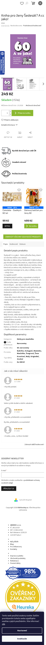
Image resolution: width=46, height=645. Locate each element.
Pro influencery (16, 546)
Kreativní (21, 356)
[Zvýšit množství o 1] (10, 111)
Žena (37, 353)
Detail (7, 226)
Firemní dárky (15, 563)
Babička (20, 351)
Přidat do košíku (24, 113)
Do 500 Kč (21, 362)
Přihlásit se (8, 488)
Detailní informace (8, 125)
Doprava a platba (16, 556)
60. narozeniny (23, 348)
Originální (35, 356)
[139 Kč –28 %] (12, 196)
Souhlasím (22, 638)
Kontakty (13, 549)
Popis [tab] (5, 244)
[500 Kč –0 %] (33, 196)
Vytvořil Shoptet (25, 500)
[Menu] (40, 3)
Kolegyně (29, 351)
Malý (28, 356)
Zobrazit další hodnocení (34, 444)
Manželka (21, 353)
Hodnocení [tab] (14, 244)
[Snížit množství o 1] (10, 114)
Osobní (20, 359)
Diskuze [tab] (23, 244)
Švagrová (30, 353)
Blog (12, 544)
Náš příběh (14, 541)
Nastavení (22, 630)
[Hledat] (26, 3)
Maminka (37, 351)
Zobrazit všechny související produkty (23, 237)
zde (3, 624)
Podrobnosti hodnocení (32, 26)
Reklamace (14, 561)
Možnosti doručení (33, 105)
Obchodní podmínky (18, 558)
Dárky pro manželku (25, 339)
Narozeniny (21, 343)
